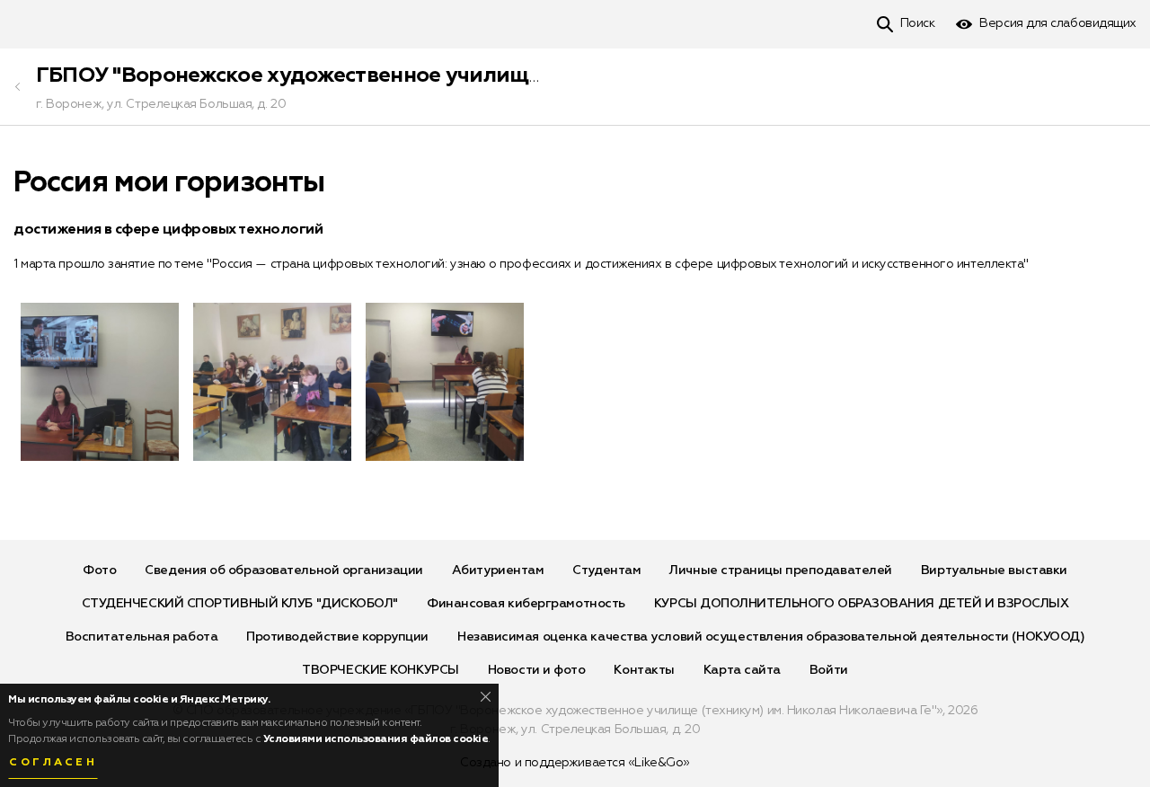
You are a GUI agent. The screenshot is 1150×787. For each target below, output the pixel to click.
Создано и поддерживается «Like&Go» (575, 762)
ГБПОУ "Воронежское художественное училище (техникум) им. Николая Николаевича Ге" (507, 75)
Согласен (53, 762)
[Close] (486, 697)
